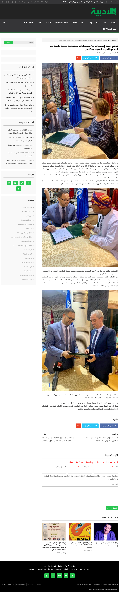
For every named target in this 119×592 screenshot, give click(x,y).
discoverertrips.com (112, 589)
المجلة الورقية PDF (110, 29)
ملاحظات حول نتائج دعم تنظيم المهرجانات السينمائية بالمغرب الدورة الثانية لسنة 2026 (83, 2)
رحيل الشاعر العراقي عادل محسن (107, 543)
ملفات (48, 23)
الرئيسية (114, 23)
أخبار (105, 23)
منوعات (39, 23)
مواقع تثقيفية (28, 271)
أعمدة (98, 23)
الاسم (115, 466)
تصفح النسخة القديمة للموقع (42, 2)
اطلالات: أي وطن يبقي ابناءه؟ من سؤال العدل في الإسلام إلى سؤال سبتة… (18, 76)
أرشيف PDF (22, 2)
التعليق (114, 484)
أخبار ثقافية (28, 216)
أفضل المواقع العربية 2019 (24, 233)
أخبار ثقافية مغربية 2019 (25, 224)
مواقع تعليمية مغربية (26, 275)
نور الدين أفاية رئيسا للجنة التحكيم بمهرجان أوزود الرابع (18, 84)
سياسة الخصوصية (26, 262)
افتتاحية (30, 2)
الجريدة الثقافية (27, 254)
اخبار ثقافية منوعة (26, 241)
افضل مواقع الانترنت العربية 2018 (22, 246)
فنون (82, 23)
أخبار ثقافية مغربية (26, 220)
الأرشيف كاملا (28, 250)
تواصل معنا (28, 258)
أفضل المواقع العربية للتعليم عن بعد (21, 237)
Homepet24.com (100, 589)
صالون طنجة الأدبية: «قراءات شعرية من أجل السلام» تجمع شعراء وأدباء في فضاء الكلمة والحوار (18, 108)
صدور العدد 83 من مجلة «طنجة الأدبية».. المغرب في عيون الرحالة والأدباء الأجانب (19, 91)
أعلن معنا (29, 229)
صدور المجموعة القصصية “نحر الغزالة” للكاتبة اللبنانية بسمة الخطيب (81, 545)
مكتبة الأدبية (28, 23)
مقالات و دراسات (61, 23)
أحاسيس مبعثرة (27, 207)
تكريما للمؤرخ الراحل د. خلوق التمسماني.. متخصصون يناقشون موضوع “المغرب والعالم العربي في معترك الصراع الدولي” (54, 546)
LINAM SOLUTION (89, 584)
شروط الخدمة (28, 267)
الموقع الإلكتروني (59, 466)
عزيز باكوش (28, 138)
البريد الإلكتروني (85, 466)
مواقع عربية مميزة (27, 280)
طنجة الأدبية (112, 53)
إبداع (90, 23)
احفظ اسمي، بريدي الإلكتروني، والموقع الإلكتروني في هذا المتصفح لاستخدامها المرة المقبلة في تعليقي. (81, 477)
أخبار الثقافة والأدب (26, 212)
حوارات (74, 23)
